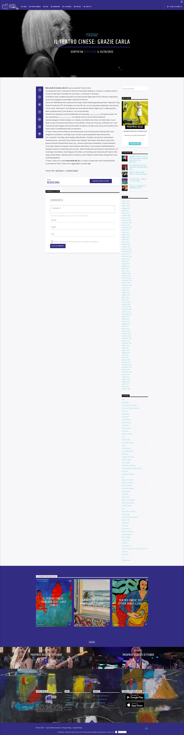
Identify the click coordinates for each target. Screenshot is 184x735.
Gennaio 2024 (126, 276)
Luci (123, 477)
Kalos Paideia (126, 463)
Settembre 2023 (127, 285)
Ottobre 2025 (126, 225)
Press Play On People (128, 511)
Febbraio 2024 (126, 273)
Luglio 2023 (125, 290)
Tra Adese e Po (126, 546)
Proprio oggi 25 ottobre (138, 655)
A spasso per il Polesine (129, 405)
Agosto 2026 (126, 201)
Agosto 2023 (126, 288)
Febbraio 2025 (126, 244)
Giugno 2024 (126, 264)
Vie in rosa (125, 554)
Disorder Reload (127, 434)
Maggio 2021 (126, 353)
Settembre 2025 (127, 227)
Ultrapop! (124, 551)
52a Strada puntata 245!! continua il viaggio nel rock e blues (138, 167)
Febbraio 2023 (126, 302)
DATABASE (125, 425)
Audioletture (125, 414)
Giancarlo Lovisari (119, 623)
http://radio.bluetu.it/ (102, 696)
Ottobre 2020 (126, 369)
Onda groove (126, 491)
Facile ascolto (126, 440)
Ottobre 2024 (126, 254)
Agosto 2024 (126, 259)
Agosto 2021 (126, 345)
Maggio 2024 (126, 266)
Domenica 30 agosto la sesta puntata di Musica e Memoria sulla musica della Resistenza (138, 159)
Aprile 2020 (125, 384)
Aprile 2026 (125, 211)
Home (25, 6)
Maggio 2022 (126, 324)
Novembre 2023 (127, 280)
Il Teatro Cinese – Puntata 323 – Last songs (138, 180)
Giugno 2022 (126, 321)
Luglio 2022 (125, 319)
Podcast (78, 6)
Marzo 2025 (125, 242)
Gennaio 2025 (126, 247)
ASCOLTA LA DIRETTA (175, 6)
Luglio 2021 (125, 348)
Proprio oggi (125, 514)
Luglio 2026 (125, 203)
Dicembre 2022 (126, 307)
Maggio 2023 (126, 295)
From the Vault (126, 448)
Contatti (89, 6)
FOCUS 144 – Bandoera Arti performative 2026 (137, 187)
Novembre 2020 (127, 367)
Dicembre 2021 (126, 336)
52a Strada (125, 402)
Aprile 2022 (125, 326)
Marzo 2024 (125, 271)
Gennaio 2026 (126, 218)
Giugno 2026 (126, 206)
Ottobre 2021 (126, 341)
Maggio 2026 (126, 208)
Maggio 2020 (126, 381)
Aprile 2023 (125, 297)
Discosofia (125, 431)
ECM (123, 437)
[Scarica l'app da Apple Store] (135, 705)
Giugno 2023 (126, 292)
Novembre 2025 (127, 223)
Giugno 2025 (126, 235)
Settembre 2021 (127, 343)
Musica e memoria (127, 483)
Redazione (90, 52)
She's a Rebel (126, 537)
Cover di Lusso (126, 422)
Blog (46, 6)
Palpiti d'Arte (126, 497)
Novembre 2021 (127, 338)
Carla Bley (59, 171)
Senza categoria (127, 534)
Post (123, 508)
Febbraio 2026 (126, 215)
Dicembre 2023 (126, 278)
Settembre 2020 (127, 372)
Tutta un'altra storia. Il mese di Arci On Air (135, 549)
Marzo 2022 (125, 329)
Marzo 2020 (125, 386)
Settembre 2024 (127, 256)
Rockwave (125, 526)
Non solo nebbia (127, 485)
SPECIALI (124, 543)
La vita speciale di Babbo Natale (132, 468)
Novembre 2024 (127, 251)
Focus (124, 445)
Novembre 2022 (127, 309)
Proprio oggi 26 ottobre (46, 655)
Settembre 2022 (127, 314)
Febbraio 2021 (126, 360)
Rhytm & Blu (126, 520)
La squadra (67, 6)
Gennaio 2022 (126, 333)
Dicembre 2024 (126, 249)
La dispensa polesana (128, 465)
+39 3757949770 (101, 699)
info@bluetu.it (100, 703)
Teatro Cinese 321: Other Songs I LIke (130, 602)
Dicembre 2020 (126, 365)
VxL (123, 557)
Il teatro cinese (92, 36)
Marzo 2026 (125, 213)
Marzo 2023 (125, 300)
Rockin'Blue (125, 523)
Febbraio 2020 (126, 389)
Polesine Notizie (127, 506)
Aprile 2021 (125, 355)
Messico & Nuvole (127, 480)
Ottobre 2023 (126, 283)
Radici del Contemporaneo (130, 517)
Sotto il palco (126, 540)
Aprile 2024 (125, 268)
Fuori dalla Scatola (127, 451)
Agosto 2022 (126, 316)
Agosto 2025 (126, 230)
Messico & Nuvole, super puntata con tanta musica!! (138, 173)
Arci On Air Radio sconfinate (130, 408)
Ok (116, 732)
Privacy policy (122, 732)
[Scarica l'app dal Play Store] (135, 697)
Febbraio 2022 (126, 331)
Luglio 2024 (125, 261)
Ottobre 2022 (126, 312)
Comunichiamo (126, 420)
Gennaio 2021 (126, 362)
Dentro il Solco (126, 428)
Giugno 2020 (126, 379)
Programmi (56, 6)
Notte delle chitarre (128, 488)
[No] (182, 732)
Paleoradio (125, 494)
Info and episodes (135, 144)
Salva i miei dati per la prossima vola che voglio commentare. (76, 242)
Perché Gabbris (36, 6)
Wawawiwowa (126, 560)
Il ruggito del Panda (128, 457)
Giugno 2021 (126, 350)
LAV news (125, 471)
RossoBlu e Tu (126, 528)
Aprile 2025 (125, 239)
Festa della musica (127, 442)
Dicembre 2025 (126, 220)
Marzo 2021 (125, 357)
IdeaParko (125, 454)
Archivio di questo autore (101, 181)
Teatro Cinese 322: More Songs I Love (92, 602)
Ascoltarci (125, 411)
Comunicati (125, 417)
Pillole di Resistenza (128, 503)
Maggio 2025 (126, 237)
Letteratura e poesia (128, 474)
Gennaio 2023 (126, 304)
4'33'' (123, 399)
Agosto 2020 (126, 374)
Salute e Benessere (128, 531)
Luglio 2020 (125, 377)
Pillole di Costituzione (128, 500)
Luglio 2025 (125, 232)
